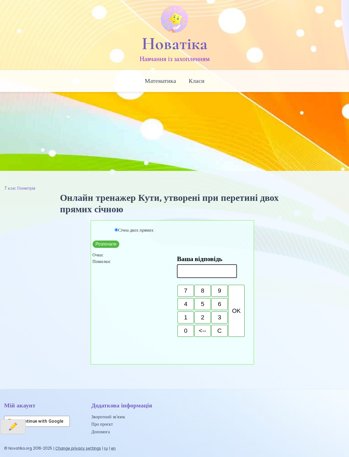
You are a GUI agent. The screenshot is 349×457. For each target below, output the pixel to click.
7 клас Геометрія (19, 188)
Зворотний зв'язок (108, 417)
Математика (160, 81)
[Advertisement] (174, 130)
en (113, 448)
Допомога (100, 432)
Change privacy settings (78, 448)
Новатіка (174, 43)
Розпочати (105, 244)
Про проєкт (102, 424)
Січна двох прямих (136, 230)
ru (106, 448)
